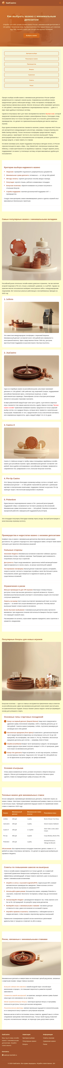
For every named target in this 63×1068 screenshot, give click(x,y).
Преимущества (31, 64)
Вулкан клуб (50, 114)
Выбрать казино (31, 35)
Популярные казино (31, 58)
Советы (31, 80)
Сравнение (31, 74)
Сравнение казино (49, 1041)
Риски (31, 85)
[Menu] (60, 3)
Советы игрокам (48, 1038)
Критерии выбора (31, 53)
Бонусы (31, 69)
